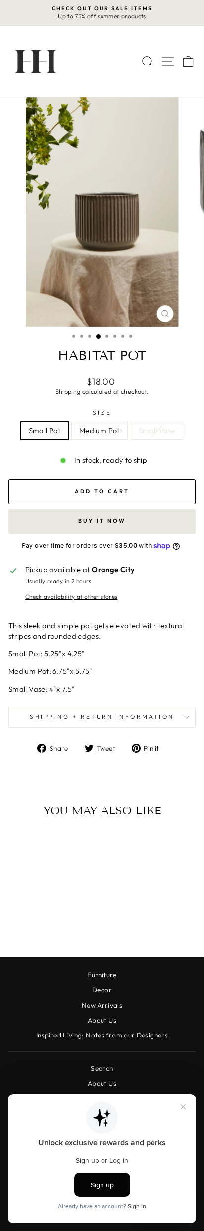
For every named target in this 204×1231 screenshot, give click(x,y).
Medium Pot (99, 430)
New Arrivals (102, 1005)
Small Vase (157, 430)
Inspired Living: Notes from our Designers (102, 1035)
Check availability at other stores (71, 596)
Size (102, 412)
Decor (102, 989)
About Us (102, 1020)
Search (102, 1068)
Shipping (68, 391)
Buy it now (102, 521)
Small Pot (44, 430)
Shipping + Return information (102, 716)
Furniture (101, 975)
